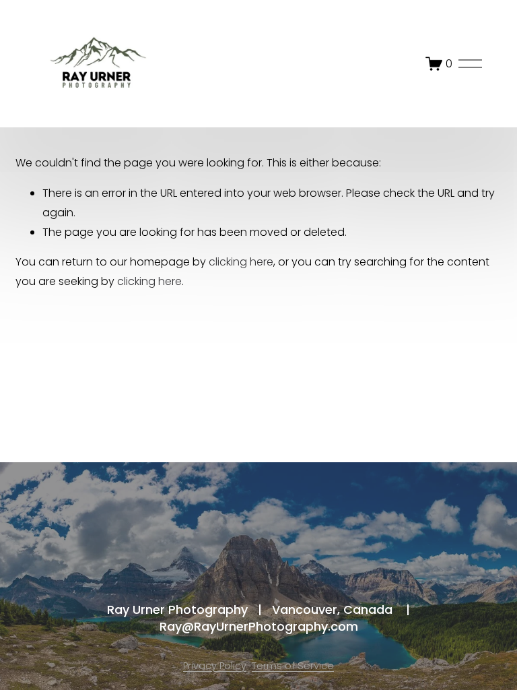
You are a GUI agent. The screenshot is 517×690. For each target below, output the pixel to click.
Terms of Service (293, 665)
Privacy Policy (214, 665)
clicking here (241, 262)
